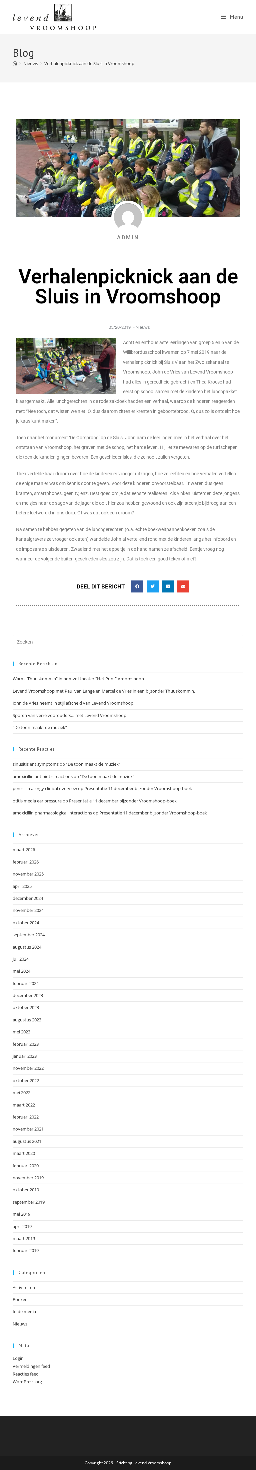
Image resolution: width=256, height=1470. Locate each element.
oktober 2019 (26, 1190)
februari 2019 (26, 1250)
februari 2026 (26, 862)
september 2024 (29, 935)
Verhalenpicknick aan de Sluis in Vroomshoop (89, 63)
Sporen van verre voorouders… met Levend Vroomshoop (69, 715)
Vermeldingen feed (31, 1366)
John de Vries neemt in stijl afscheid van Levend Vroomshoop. (73, 703)
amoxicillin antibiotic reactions (43, 776)
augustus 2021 (27, 1141)
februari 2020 (26, 1166)
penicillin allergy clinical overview (45, 788)
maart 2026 (24, 849)
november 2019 (28, 1178)
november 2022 (28, 1068)
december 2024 (28, 898)
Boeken (20, 1299)
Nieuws (143, 327)
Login (18, 1358)
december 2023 (28, 995)
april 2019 (22, 1226)
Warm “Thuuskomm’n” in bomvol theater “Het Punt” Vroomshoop (78, 679)
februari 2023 (26, 1044)
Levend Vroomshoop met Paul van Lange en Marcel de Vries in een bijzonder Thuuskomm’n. (104, 691)
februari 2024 (26, 983)
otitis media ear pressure (37, 801)
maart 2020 (24, 1153)
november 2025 (28, 874)
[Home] (15, 63)
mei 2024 (21, 971)
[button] (137, 586)
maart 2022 (24, 1105)
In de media (24, 1311)
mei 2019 (21, 1214)
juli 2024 (21, 959)
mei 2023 (21, 1032)
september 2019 (29, 1202)
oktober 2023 (26, 1007)
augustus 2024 (27, 947)
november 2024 (28, 910)
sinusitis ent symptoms (36, 764)
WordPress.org (27, 1382)
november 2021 (28, 1129)
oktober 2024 (26, 923)
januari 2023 (25, 1056)
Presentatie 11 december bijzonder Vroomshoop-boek (138, 788)
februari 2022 (26, 1117)
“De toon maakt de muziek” (40, 727)
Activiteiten (24, 1287)
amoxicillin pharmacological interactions (52, 813)
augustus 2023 (27, 1020)
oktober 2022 (26, 1080)
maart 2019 (24, 1238)
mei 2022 (21, 1092)
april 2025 (22, 886)
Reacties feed (26, 1374)
